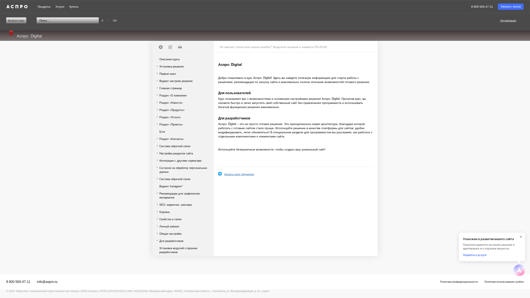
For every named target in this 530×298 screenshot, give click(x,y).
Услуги (59, 6)
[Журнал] (170, 47)
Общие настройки (170, 234)
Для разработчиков (171, 241)
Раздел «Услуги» (170, 117)
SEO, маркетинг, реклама (175, 205)
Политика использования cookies (504, 281)
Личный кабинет (169, 226)
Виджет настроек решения (176, 81)
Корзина (164, 212)
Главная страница (170, 88)
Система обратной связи (174, 146)
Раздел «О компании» (173, 95)
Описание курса (169, 59)
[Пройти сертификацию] (160, 47)
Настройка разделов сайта (176, 153)
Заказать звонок (511, 6)
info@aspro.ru (47, 282)
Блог (162, 131)
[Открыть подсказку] (519, 270)
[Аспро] (17, 6)
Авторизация (508, 20)
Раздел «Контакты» (171, 139)
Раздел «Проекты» (171, 124)
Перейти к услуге (475, 255)
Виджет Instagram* (171, 186)
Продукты (44, 6)
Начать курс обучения (239, 174)
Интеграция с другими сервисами (180, 160)
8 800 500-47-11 (482, 6)
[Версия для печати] (179, 47)
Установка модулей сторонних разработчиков (178, 250)
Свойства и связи (170, 219)
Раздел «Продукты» (172, 110)
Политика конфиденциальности (459, 281)
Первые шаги (167, 74)
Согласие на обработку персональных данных (183, 170)
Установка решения (171, 66)
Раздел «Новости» (171, 103)
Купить (73, 6)
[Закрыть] (521, 237)
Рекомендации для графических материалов (179, 195)
